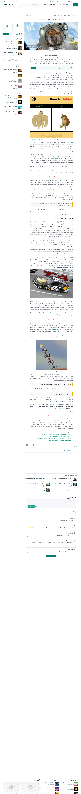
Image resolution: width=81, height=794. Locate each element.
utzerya (71, 549)
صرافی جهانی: (62, 1)
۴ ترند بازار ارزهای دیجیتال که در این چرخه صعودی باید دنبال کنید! (10, 59)
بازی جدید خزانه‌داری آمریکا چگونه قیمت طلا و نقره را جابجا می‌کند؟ (10, 47)
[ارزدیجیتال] (8, 4)
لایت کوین (57, 156)
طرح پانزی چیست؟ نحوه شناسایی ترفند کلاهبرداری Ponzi (10, 80)
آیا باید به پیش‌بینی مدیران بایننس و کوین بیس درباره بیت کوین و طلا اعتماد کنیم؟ (10, 54)
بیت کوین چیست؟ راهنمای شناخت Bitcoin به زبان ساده (10, 75)
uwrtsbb (71, 540)
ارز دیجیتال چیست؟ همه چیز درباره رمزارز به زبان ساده (10, 70)
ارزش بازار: (57, 1)
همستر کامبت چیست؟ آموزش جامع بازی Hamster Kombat (10, 112)
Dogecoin (61, 72)
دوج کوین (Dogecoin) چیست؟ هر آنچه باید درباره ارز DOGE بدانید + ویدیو (57, 434)
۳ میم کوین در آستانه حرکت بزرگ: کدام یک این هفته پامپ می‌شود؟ (35, 489)
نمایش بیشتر (52, 556)
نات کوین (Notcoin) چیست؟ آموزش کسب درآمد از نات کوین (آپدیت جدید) (10, 101)
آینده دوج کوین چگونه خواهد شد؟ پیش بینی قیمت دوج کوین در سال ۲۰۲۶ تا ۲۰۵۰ (55, 438)
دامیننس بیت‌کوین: (71, 1)
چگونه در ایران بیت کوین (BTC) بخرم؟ (10, 86)
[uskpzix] (74, 526)
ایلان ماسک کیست (63, 411)
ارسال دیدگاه (31, 506)
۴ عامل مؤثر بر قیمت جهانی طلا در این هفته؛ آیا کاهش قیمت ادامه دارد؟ (10, 42)
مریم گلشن (51, 53)
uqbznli (71, 533)
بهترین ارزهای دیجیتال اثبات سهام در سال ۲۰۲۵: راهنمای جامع (10, 96)
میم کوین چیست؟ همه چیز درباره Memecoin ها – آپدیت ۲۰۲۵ (59, 440)
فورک (33, 154)
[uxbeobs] (74, 519)
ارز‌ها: (77, 1)
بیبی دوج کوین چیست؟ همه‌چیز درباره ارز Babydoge (61, 436)
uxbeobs (71, 518)
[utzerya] (74, 549)
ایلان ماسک (74, 446)
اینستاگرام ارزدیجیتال (35, 139)
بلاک (52, 171)
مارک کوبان (54, 329)
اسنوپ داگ (63, 331)
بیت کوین (34, 156)
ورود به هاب (6, 34)
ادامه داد (48, 398)
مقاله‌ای (40, 77)
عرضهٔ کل (71, 142)
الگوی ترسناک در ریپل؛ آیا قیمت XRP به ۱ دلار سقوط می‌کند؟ (62, 484)
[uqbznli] (74, 533)
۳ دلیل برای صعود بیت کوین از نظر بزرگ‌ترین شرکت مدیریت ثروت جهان (62, 479)
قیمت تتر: (47, 1)
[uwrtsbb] (74, 541)
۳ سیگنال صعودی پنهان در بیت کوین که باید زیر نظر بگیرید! (35, 484)
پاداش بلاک (55, 158)
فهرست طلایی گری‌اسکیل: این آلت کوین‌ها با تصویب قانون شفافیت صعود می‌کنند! (35, 479)
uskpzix (71, 526)
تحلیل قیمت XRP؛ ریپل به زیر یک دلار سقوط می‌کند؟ (63, 489)
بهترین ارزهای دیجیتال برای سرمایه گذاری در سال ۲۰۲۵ (10, 107)
